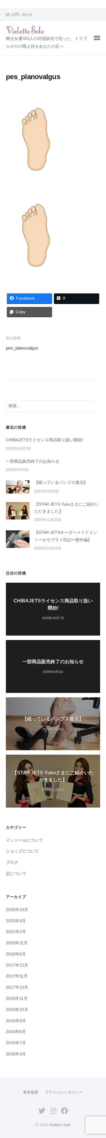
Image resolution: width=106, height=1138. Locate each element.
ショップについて (22, 851)
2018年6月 (16, 954)
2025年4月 (16, 921)
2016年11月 (17, 998)
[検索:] (50, 406)
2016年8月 (16, 1032)
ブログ (12, 862)
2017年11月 (17, 976)
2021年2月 (16, 932)
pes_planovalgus (22, 347)
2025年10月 (17, 910)
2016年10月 (17, 1009)
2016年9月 (16, 1021)
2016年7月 (16, 1043)
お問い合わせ (21, 14)
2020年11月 (17, 943)
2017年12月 (17, 965)
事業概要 (30, 1092)
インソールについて (24, 840)
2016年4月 (16, 1054)
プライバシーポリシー (64, 1092)
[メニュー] (97, 38)
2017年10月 (17, 987)
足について (16, 873)
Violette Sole (60, 1125)
